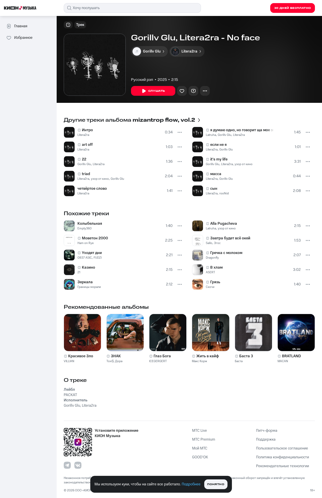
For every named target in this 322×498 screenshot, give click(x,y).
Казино (88, 267)
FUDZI (98, 258)
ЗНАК (116, 356)
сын (213, 188)
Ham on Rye (85, 243)
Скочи (210, 287)
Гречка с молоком (226, 253)
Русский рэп (142, 79)
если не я (218, 144)
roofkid (224, 193)
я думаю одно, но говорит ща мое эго (242, 130)
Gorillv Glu (84, 164)
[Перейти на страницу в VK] (77, 465)
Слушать (156, 91)
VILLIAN (69, 361)
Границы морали (89, 287)
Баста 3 (246, 356)
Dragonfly (212, 258)
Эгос (217, 243)
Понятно (215, 484)
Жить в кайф (207, 356)
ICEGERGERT (158, 361)
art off (87, 144)
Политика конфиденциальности (282, 457)
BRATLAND (291, 356)
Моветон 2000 (95, 238)
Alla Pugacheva (223, 223)
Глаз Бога (162, 356)
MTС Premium (203, 439)
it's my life (219, 159)
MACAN (283, 361)
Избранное (23, 37)
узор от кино (100, 179)
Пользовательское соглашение (282, 448)
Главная (20, 26)
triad (86, 174)
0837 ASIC (84, 258)
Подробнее (191, 484)
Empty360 (84, 228)
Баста (239, 361)
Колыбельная (89, 223)
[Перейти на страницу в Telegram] (67, 465)
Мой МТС (199, 448)
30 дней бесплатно (292, 8)
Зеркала (85, 282)
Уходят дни (92, 253)
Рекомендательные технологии (282, 466)
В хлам (216, 267)
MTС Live (199, 430)
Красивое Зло (80, 356)
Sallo (209, 243)
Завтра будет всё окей (230, 238)
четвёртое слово (92, 188)
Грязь (215, 282)
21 (78, 272)
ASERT (210, 272)
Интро (87, 130)
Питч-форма (266, 430)
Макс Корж (199, 361)
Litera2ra (83, 135)
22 (84, 159)
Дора (118, 361)
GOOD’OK (200, 457)
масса (215, 174)
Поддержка (266, 439)
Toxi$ (110, 361)
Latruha (211, 135)
